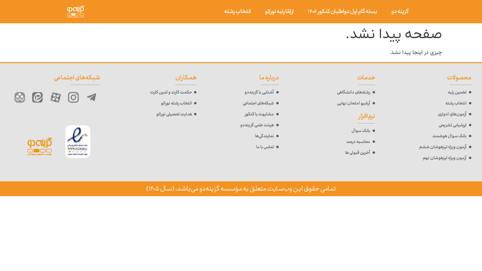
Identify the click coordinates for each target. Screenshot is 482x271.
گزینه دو (400, 11)
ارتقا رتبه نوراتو (279, 11)
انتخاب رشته (237, 11)
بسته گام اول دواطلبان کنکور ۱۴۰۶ (342, 11)
